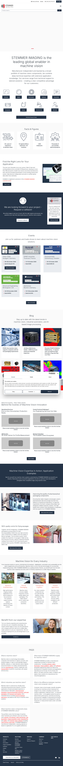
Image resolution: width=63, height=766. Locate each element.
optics (53, 664)
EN (45, 1)
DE (47, 1)
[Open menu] (61, 6)
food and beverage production (15, 692)
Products (5, 736)
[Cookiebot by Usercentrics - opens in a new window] (49, 373)
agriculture (4, 697)
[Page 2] (33, 48)
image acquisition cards (14, 719)
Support (29, 739)
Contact (41, 1)
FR (51, 1)
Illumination (5, 742)
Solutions (18, 736)
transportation (5, 669)
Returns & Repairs (31, 741)
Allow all (49, 391)
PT (54, 1)
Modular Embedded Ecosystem (17, 744)
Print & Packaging (23, 586)
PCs (4, 750)
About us (41, 739)
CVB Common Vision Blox (8, 722)
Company (41, 736)
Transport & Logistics (39, 586)
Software (5, 746)
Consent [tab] (13, 377)
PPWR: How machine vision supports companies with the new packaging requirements (10, 350)
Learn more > (7, 30)
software (58, 665)
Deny (13, 391)
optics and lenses (20, 717)
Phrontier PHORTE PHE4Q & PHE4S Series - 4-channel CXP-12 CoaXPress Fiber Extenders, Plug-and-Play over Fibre (52, 351)
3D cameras (12, 717)
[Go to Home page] (7, 6)
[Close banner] (57, 373)
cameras (49, 664)
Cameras (5, 739)
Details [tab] (31, 377)
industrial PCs (24, 719)
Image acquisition (7, 744)
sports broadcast (20, 695)
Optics (4, 741)
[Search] (59, 10)
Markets (17, 739)
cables (51, 665)
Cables (4, 748)
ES (49, 1)
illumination (37, 665)
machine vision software (16, 720)
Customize (30, 391)
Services (5, 752)
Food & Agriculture (55, 586)
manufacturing (9, 667)
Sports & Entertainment (7, 586)
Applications (18, 741)
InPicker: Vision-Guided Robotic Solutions (19, 752)
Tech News (61, 382)
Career (40, 741)
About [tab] (50, 377)
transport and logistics (15, 694)
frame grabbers (45, 665)
